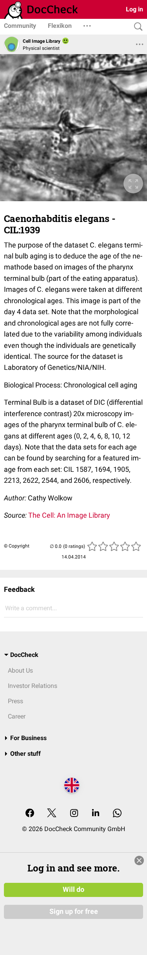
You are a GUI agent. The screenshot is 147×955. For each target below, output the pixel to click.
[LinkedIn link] (95, 813)
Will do (73, 889)
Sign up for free (73, 911)
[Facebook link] (29, 813)
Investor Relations (32, 685)
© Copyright (16, 546)
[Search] (136, 27)
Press (15, 701)
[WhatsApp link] (117, 813)
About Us (20, 670)
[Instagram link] (74, 813)
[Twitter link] (51, 813)
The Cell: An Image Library (69, 515)
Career (16, 716)
